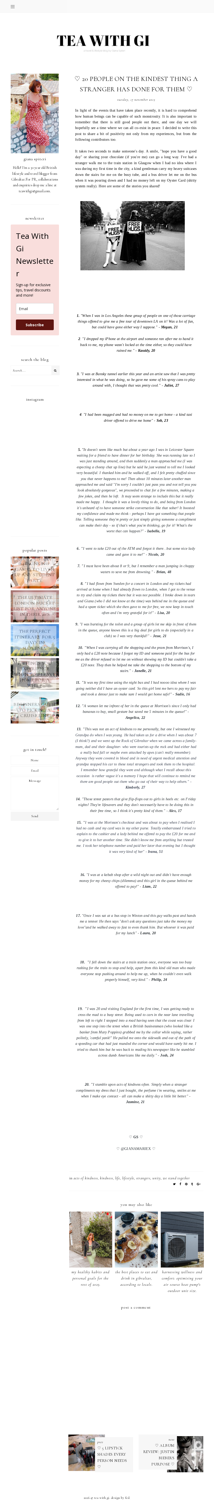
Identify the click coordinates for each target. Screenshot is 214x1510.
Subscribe (35, 324)
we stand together (176, 1178)
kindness (106, 1178)
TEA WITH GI (101, 1498)
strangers (143, 1178)
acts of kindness (86, 1178)
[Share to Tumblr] (192, 1184)
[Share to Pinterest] (186, 1184)
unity (156, 1178)
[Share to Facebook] (180, 1184)
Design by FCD (120, 1498)
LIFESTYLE (128, 1178)
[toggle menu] (13, 6)
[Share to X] (174, 1184)
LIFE (117, 1178)
